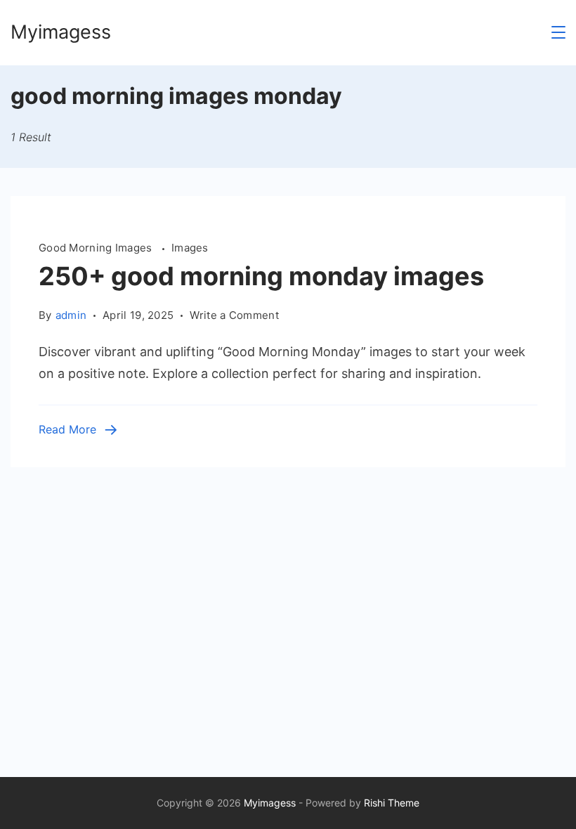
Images (190, 247)
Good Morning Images (97, 247)
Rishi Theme (391, 803)
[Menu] (558, 32)
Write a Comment (234, 316)
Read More (67, 429)
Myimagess (61, 32)
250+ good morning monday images (261, 276)
